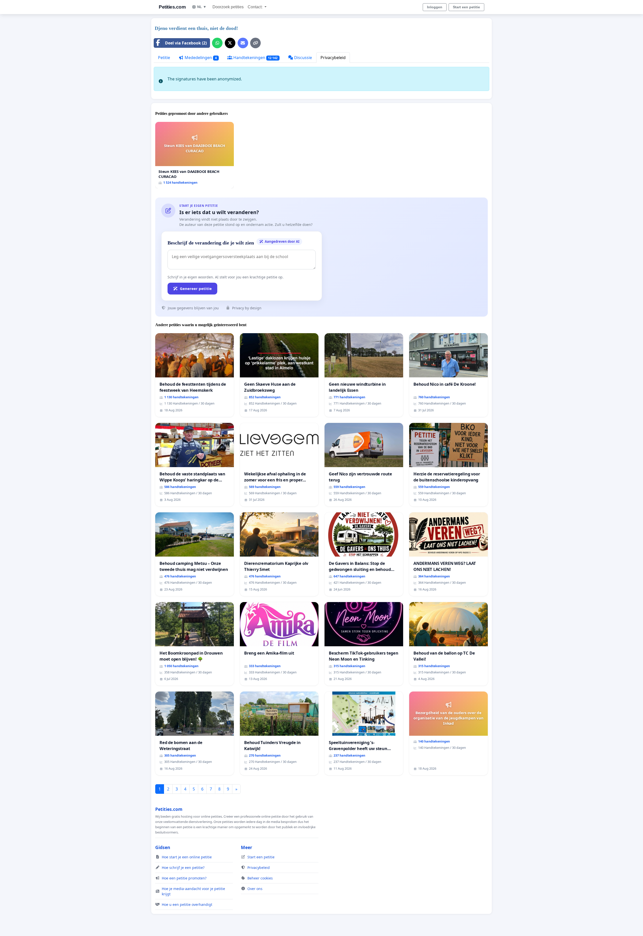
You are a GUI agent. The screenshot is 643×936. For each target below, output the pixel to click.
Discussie (302, 57)
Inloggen (434, 7)
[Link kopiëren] (255, 43)
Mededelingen (200, 57)
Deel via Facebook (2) (186, 43)
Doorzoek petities (228, 7)
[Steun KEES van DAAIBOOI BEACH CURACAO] (194, 155)
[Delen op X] (230, 43)
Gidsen (162, 847)
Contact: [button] (255, 7)
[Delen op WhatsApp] (217, 43)
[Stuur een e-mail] (243, 43)
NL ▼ (201, 7)
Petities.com (172, 7)
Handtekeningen (255, 57)
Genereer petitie (196, 288)
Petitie (164, 57)
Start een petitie (466, 7)
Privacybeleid (333, 57)
